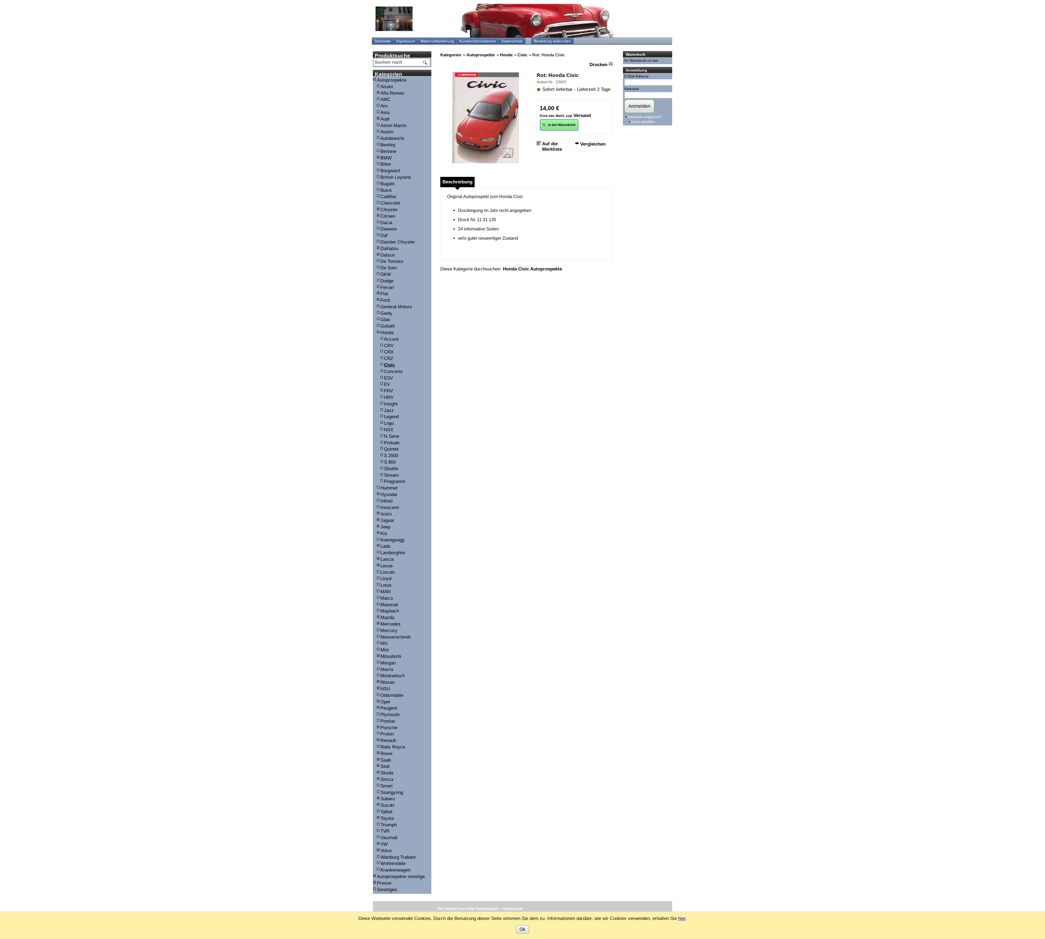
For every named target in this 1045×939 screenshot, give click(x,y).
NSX (388, 429)
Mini (384, 649)
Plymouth (389, 714)
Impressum (405, 41)
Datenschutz (512, 41)
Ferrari (387, 287)
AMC (385, 99)
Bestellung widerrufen (552, 41)
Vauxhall (389, 837)
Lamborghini (392, 552)
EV (387, 384)
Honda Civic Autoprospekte (532, 269)
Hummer (389, 488)
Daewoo (388, 229)
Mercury (388, 630)
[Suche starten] (425, 62)
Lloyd (385, 578)
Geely (386, 313)
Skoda (386, 772)
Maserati (389, 604)
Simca (386, 779)
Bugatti (387, 183)
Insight (391, 404)
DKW (385, 274)
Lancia (387, 559)
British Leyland (395, 177)
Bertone (388, 151)
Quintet (391, 449)
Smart (386, 786)
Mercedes (390, 624)
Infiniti (386, 501)
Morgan (388, 663)
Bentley (388, 144)
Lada (385, 546)
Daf (384, 235)
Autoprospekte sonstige (401, 876)
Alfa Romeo (392, 93)
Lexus (386, 565)
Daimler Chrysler (397, 242)
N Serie (391, 436)
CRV (389, 345)
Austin (386, 131)
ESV (388, 378)
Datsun (387, 255)
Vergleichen (593, 144)
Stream (391, 475)
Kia (383, 533)
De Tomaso (391, 261)
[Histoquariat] (394, 19)
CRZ (388, 358)
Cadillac (388, 196)
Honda (387, 332)
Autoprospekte (391, 80)
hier (682, 918)
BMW (386, 158)
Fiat (384, 293)
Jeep (385, 526)
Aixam (386, 86)
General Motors (396, 306)
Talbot (386, 811)
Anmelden (639, 106)
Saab (385, 760)
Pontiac (388, 721)
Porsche (388, 727)
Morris (387, 669)
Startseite (382, 41)
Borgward (390, 170)
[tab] (457, 182)
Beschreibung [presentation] (457, 181)
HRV (389, 397)
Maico (386, 598)
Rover (386, 753)
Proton (387, 734)
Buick (386, 190)
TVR (384, 831)
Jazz (389, 410)
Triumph (388, 824)
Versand (582, 115)
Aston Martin (393, 125)
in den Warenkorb (561, 125)
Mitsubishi (390, 656)
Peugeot (388, 708)
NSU (385, 688)
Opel (385, 701)
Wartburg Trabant (398, 857)
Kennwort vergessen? (645, 117)
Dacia (386, 222)
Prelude (391, 442)
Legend (391, 416)
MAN (385, 591)
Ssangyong (391, 792)
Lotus (386, 585)
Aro (384, 106)
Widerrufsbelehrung (437, 41)
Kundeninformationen (477, 41)
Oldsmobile (391, 695)
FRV (388, 390)
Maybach (389, 611)
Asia (384, 112)
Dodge (387, 281)
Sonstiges (387, 889)
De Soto (388, 267)
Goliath (387, 326)
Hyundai (388, 494)
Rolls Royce (392, 747)
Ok (522, 929)
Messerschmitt (395, 637)
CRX (389, 352)
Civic (389, 365)
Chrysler (389, 209)
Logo (389, 423)
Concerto (393, 371)
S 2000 (391, 455)
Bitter (385, 164)
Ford (385, 300)
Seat (385, 766)
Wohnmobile (392, 863)
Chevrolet (390, 203)
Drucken (598, 64)
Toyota (387, 818)
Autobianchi (392, 138)
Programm (394, 481)
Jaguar (387, 520)
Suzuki (387, 805)
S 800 (390, 462)
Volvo (386, 850)
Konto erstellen (643, 122)
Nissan (387, 682)
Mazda (387, 617)
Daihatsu (389, 248)
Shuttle (391, 468)
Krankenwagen (395, 870)
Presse (384, 883)
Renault (388, 740)
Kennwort (631, 89)
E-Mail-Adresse (636, 76)
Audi (384, 119)
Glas (385, 319)
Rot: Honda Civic (558, 75)
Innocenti (389, 507)
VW (384, 844)
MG (384, 643)
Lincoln (387, 572)
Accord (391, 339)
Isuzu (386, 513)
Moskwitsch (392, 675)
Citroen (387, 216)
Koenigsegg (392, 540)
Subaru (387, 798)
